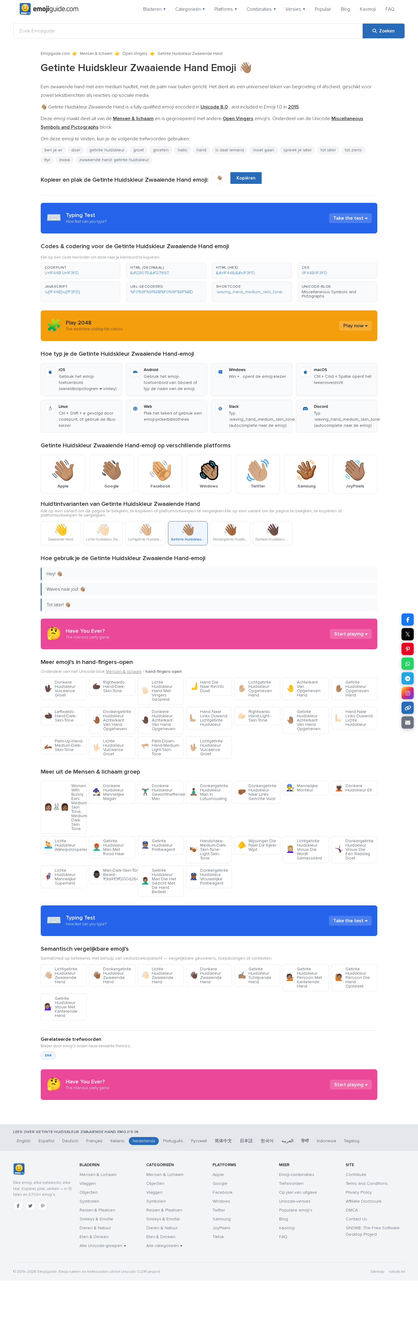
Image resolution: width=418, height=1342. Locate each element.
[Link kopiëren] (407, 708)
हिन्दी (305, 1140)
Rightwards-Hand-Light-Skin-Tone (254, 716)
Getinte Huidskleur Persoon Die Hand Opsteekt (352, 977)
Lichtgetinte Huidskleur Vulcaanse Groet (206, 747)
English (24, 1140)
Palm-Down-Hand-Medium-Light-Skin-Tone (160, 747)
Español (46, 1140)
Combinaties (261, 9)
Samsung (222, 1219)
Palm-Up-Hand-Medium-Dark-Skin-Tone (63, 745)
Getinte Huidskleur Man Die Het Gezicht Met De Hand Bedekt (158, 881)
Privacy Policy (359, 1192)
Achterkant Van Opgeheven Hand (303, 689)
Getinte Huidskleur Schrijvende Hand (254, 975)
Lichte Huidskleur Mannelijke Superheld (60, 877)
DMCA (352, 1210)
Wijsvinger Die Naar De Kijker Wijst (257, 845)
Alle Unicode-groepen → (103, 1245)
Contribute (356, 1174)
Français (94, 1140)
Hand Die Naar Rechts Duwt (206, 686)
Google (220, 1183)
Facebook (223, 1192)
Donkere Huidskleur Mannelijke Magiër (108, 792)
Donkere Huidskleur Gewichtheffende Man (162, 792)
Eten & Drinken (94, 1236)
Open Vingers (134, 53)
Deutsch (70, 1140)
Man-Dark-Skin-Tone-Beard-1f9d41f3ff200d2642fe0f (113, 874)
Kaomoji (368, 9)
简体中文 (223, 1140)
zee (48, 1055)
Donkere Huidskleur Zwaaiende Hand (205, 975)
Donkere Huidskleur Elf (353, 788)
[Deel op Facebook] (407, 619)
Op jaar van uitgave (298, 1192)
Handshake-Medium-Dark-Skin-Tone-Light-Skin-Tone (208, 849)
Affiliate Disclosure (364, 1201)
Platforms (226, 9)
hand (201, 150)
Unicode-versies (295, 1201)
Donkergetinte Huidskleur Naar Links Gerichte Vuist (257, 792)
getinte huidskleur (106, 150)
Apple (218, 1174)
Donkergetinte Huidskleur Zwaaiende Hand (111, 975)
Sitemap (377, 1271)
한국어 (267, 1140)
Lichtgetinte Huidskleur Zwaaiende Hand (60, 975)
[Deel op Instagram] (407, 693)
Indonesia (326, 1140)
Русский (199, 1140)
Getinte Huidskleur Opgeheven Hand (352, 689)
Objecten (89, 1192)
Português (173, 1140)
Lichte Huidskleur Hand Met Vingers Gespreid (156, 691)
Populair (323, 9)
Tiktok (218, 1236)
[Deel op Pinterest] (407, 649)
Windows (221, 1201)
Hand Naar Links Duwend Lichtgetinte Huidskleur (208, 718)
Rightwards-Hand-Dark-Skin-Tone (108, 686)
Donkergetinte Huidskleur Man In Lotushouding (208, 792)
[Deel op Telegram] (407, 678)
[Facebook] (18, 1206)
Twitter (219, 1210)
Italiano (117, 1140)
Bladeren (154, 9)
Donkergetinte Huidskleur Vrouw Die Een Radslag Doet (354, 849)
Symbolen (89, 1201)
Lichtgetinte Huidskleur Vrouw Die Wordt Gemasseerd (304, 849)
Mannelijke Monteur (302, 788)
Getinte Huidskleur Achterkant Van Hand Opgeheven (303, 720)
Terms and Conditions (367, 1183)
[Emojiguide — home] (49, 9)
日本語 (246, 1140)
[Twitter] (30, 1206)
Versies (295, 9)
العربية (287, 1140)
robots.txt (397, 1271)
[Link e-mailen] (407, 722)
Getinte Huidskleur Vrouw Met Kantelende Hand (60, 1007)
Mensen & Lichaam (98, 1174)
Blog (345, 9)
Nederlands (143, 1140)
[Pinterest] (42, 1206)
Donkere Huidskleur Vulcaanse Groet (59, 689)
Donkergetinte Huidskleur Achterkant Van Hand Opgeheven (111, 720)
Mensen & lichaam (96, 53)
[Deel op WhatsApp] (407, 664)
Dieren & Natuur (95, 1227)
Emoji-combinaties (296, 1174)
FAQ (390, 9)
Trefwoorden (291, 1183)
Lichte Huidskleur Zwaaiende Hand (157, 975)
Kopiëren (246, 178)
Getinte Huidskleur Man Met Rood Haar (108, 847)
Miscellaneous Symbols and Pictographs (329, 294)
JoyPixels (221, 1227)
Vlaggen (88, 1183)
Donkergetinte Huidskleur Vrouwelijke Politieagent (208, 877)
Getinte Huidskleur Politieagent (158, 845)
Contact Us (356, 1219)
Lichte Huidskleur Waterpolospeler (65, 845)
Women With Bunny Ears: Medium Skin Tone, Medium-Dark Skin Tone (65, 807)
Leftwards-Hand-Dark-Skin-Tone (60, 716)
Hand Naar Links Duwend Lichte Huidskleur (354, 718)
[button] (80, 271)
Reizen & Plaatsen (97, 1210)
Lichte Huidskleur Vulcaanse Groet (108, 747)
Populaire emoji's (295, 1210)
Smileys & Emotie (96, 1219)
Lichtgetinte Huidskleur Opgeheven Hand (255, 689)
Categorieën (190, 9)
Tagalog (351, 1140)
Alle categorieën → (164, 1245)
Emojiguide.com (55, 53)
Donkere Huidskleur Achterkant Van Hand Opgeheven (158, 720)
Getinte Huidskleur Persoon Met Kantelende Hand (304, 977)
